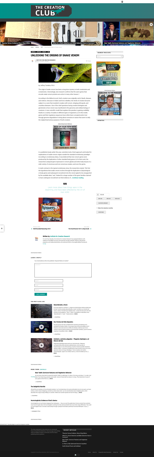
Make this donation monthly (105, 208)
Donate (121, 452)
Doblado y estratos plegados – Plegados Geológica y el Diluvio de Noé (71, 340)
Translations (55, 20)
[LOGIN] (122, 1)
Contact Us (115, 452)
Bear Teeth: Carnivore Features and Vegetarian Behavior (53, 373)
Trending (33, 376)
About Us (65, 20)
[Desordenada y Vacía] (41, 311)
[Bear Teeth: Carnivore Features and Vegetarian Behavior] (128, 34)
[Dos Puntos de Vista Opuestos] (41, 327)
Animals (43, 369)
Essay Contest (120, 20)
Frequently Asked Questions (104, 452)
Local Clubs (79, 20)
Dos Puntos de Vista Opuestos (63, 322)
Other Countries (90, 20)
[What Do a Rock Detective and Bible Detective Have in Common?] (77, 34)
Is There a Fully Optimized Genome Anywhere (74, 443)
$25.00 (100, 198)
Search (121, 57)
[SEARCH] (129, 20)
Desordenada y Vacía (60, 305)
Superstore (102, 20)
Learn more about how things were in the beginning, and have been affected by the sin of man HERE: (65, 189)
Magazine (110, 20)
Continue (101, 212)
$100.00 (117, 198)
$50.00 (109, 198)
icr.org (44, 243)
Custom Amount (103, 203)
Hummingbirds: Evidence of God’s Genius (44, 400)
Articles (39, 20)
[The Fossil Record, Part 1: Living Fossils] (2, 228)
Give (71, 20)
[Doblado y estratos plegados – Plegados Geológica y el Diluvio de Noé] (41, 345)
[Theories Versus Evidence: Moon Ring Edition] (25, 34)
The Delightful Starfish (38, 387)
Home (33, 20)
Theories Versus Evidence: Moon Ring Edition (74, 433)
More (76, 314)
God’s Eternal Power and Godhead (71, 446)
